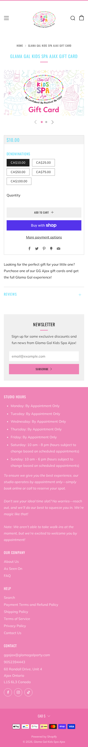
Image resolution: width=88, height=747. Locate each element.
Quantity (14, 195)
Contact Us (12, 633)
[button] (42, 122)
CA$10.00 (18, 163)
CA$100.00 (19, 181)
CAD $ (41, 716)
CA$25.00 (43, 163)
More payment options (44, 237)
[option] (44, 93)
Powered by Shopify (44, 736)
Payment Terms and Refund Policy (31, 604)
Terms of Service (17, 619)
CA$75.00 (43, 172)
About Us (11, 561)
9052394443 (14, 662)
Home (20, 45)
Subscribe (42, 369)
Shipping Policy (16, 611)
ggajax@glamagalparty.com (27, 655)
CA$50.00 (18, 172)
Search (9, 597)
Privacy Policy (15, 626)
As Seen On (13, 568)
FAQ (7, 575)
